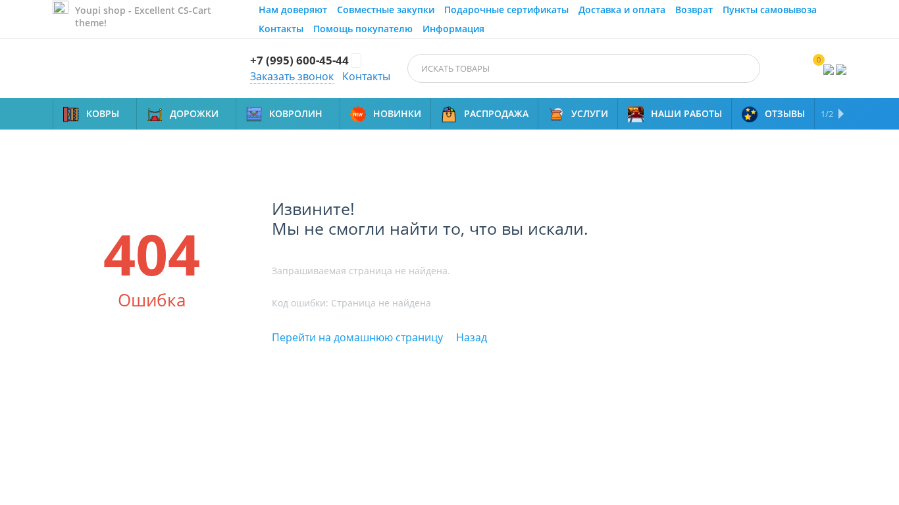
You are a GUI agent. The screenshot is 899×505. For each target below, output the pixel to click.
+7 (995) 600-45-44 (299, 60)
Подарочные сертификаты (506, 9)
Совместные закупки (385, 9)
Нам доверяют (293, 9)
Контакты (281, 28)
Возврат (694, 9)
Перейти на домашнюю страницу (357, 337)
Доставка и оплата (621, 9)
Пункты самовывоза (770, 9)
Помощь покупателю (363, 28)
